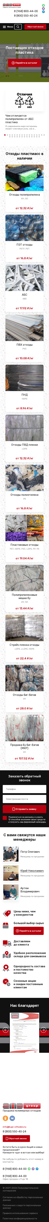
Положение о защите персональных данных (22, 1206)
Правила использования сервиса (20, 1213)
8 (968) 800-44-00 (26, 11)
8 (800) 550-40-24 (26, 15)
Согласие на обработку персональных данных (23, 1198)
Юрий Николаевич (32, 870)
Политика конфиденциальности (20, 1218)
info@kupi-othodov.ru (14, 1126)
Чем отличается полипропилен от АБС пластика (19, 119)
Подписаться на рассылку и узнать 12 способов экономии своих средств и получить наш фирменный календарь (27, 819)
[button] (5, 1030)
